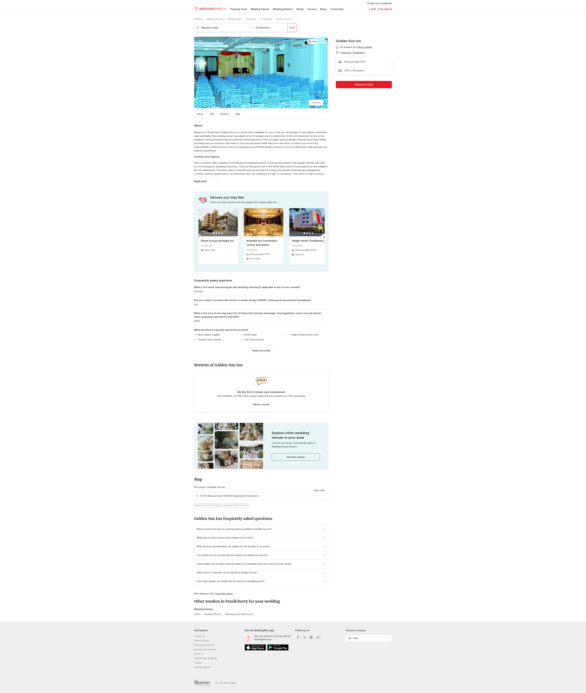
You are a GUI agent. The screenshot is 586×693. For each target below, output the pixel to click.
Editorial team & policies (205, 658)
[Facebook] (298, 637)
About (200, 114)
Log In (372, 9)
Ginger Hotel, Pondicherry (308, 240)
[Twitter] (304, 637)
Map (238, 114)
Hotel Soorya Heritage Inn (217, 240)
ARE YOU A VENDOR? (380, 3)
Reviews (225, 114)
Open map (319, 490)
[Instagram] (318, 637)
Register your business (205, 649)
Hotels (197, 614)
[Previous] (198, 237)
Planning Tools (238, 9)
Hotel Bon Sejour (224, 593)
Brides (300, 9)
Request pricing (364, 84)
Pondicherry (266, 19)
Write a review (261, 404)
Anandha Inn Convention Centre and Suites (261, 243)
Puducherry (251, 19)
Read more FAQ (261, 350)
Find (292, 27)
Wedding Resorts (213, 614)
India (355, 638)
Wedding (198, 19)
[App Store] (255, 650)
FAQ (212, 114)
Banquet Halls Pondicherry (236, 505)
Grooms (312, 9)
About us (198, 654)
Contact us (199, 636)
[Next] (324, 237)
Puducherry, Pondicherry (352, 52)
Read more (200, 181)
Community (337, 9)
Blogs (323, 9)
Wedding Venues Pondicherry (208, 505)
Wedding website (202, 667)
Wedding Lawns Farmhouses (239, 614)
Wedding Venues (260, 9)
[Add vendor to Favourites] (323, 41)
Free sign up (385, 9)
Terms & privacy (201, 640)
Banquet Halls (235, 19)
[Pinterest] (311, 637)
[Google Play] (278, 650)
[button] (261, 391)
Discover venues (296, 457)
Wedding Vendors (283, 9)
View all (316, 102)
